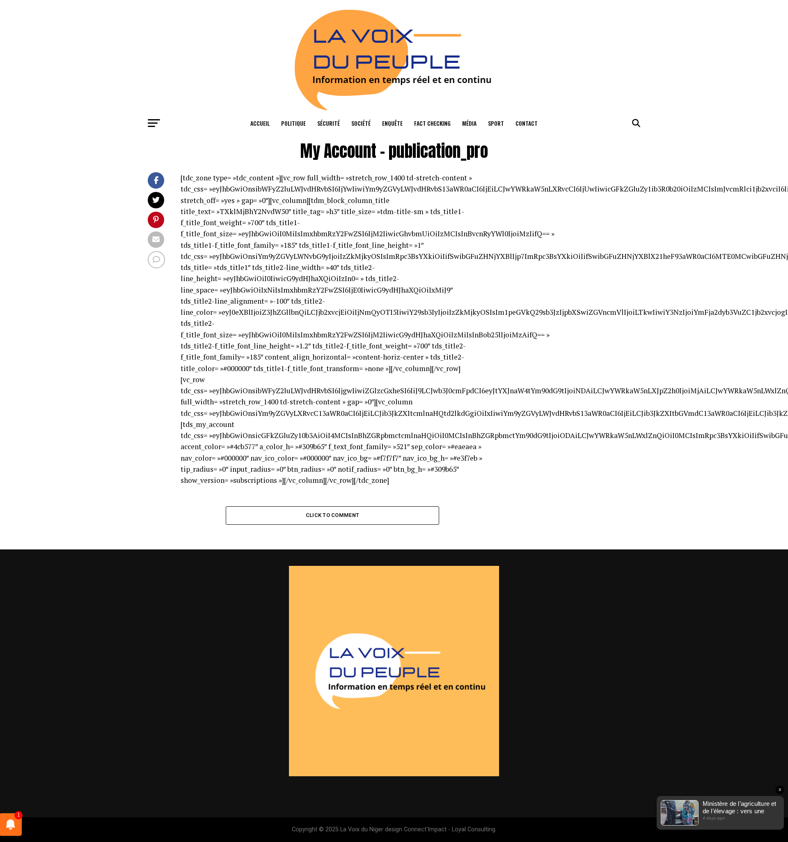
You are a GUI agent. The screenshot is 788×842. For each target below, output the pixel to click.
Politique (293, 123)
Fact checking (432, 123)
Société (361, 123)
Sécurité (328, 123)
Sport (496, 123)
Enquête (392, 123)
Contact (526, 123)
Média (469, 123)
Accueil (260, 123)
